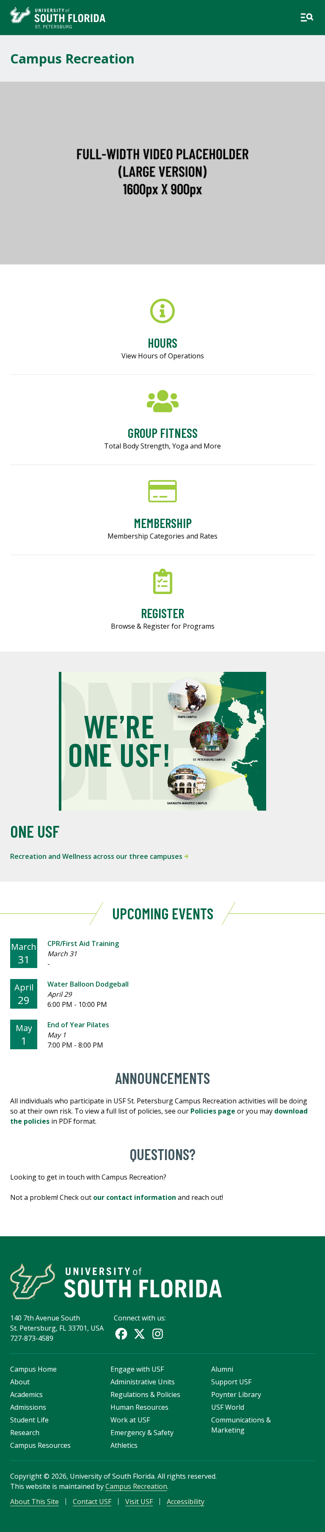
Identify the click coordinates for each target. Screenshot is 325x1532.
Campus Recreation (72, 58)
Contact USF (92, 1501)
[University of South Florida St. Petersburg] (57, 17)
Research (24, 1432)
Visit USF (139, 1501)
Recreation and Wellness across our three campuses (97, 856)
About (20, 1381)
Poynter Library (236, 1394)
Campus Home (33, 1369)
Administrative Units (142, 1381)
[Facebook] (121, 1333)
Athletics (124, 1445)
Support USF (231, 1381)
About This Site (34, 1501)
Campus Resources (40, 1445)
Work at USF (130, 1420)
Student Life (29, 1420)
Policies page (212, 1111)
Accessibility (185, 1501)
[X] (139, 1333)
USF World (227, 1407)
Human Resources (139, 1407)
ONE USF (35, 831)
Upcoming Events (162, 913)
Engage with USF (137, 1369)
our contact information (134, 1197)
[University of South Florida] (116, 1281)
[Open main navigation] (307, 17)
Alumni (222, 1369)
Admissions (28, 1407)
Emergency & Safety (142, 1432)
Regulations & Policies (145, 1394)
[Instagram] (157, 1333)
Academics (26, 1394)
